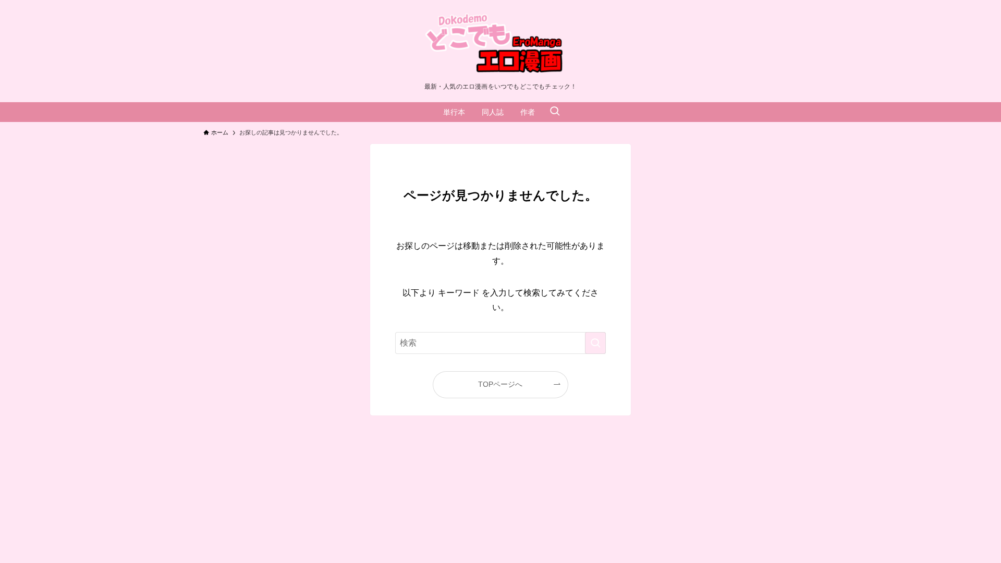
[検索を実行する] (595, 343)
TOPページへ (500, 384)
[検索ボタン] (554, 112)
